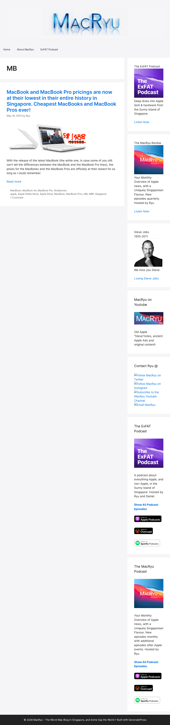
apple (13, 193)
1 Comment (16, 197)
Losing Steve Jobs (146, 278)
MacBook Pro (45, 190)
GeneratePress (137, 719)
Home (6, 49)
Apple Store (46, 193)
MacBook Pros (74, 193)
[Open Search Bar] (165, 49)
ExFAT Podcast (49, 49)
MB (85, 193)
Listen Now (141, 122)
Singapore (100, 193)
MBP (91, 193)
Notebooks (60, 190)
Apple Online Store (28, 193)
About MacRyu (25, 49)
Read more (14, 181)
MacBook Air (29, 190)
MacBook (15, 190)
